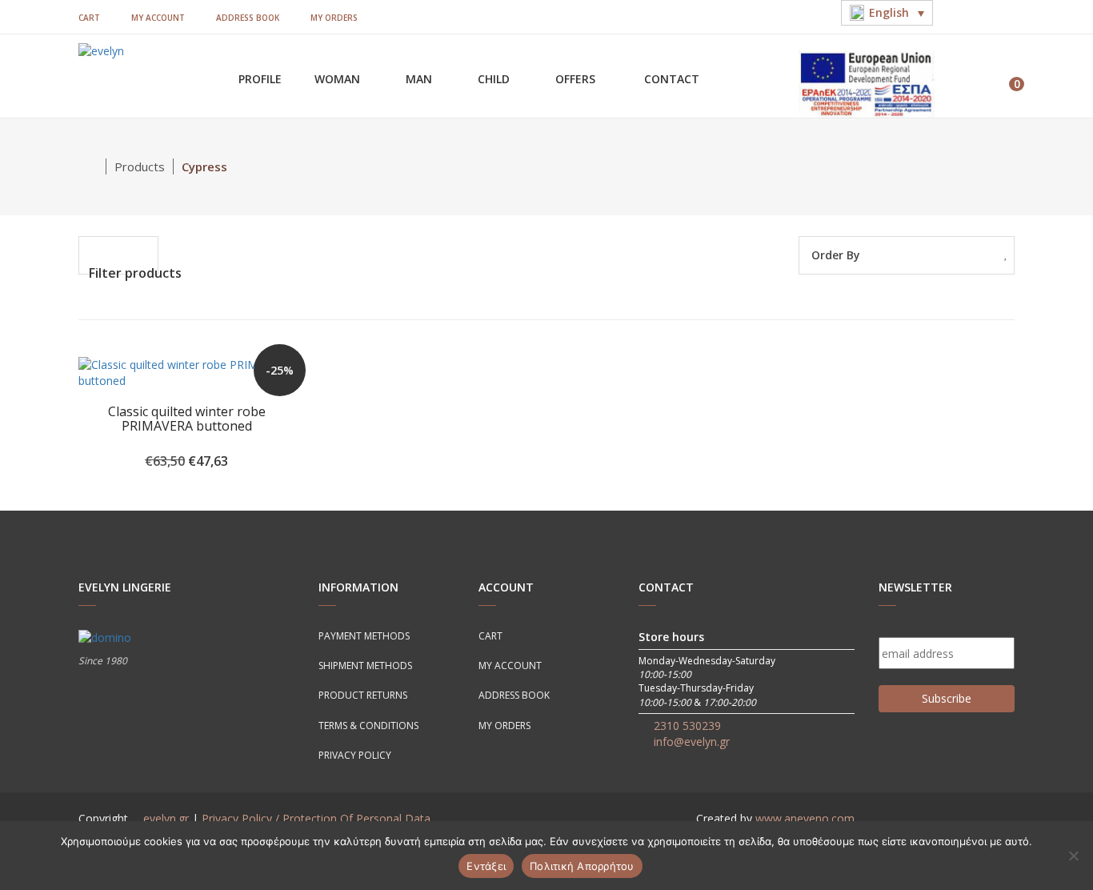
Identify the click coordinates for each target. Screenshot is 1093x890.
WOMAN (338, 78)
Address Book (247, 17)
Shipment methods (365, 665)
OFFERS (577, 78)
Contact (671, 78)
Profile (260, 78)
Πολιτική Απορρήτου (582, 866)
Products (139, 166)
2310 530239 (687, 725)
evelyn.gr (166, 818)
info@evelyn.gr (692, 741)
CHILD (495, 78)
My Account (158, 17)
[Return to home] (92, 166)
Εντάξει (486, 866)
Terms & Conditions (368, 725)
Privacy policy (354, 755)
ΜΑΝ (420, 78)
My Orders (334, 17)
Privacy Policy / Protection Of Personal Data (316, 818)
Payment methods (364, 636)
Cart (89, 17)
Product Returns (362, 695)
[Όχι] (1073, 856)
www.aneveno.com (805, 818)
